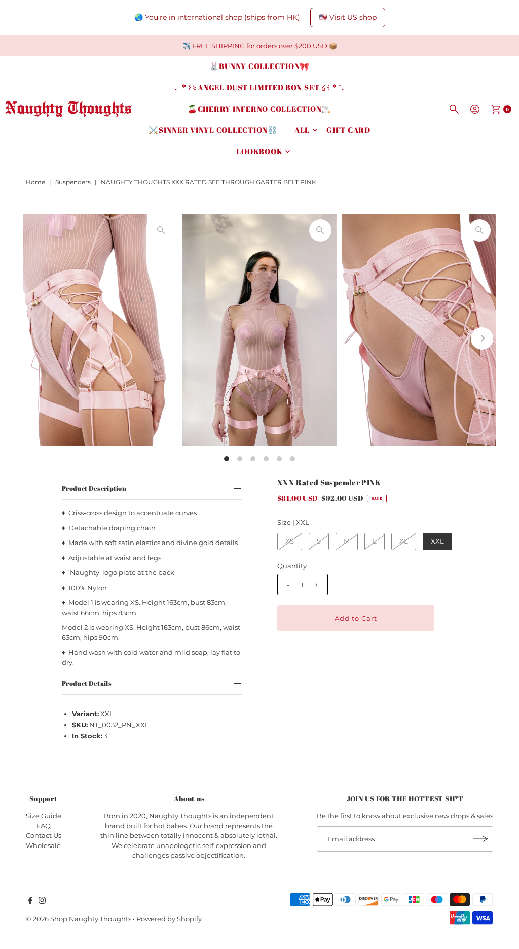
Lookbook (259, 151)
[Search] (454, 109)
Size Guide (43, 815)
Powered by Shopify (169, 918)
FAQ (43, 826)
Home (35, 182)
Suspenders (73, 182)
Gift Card (348, 130)
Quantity (292, 566)
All (302, 130)
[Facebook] (30, 901)
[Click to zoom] (161, 230)
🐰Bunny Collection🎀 (259, 66)
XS (289, 541)
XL (403, 541)
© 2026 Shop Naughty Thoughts (79, 918)
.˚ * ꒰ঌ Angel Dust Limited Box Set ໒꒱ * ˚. (259, 87)
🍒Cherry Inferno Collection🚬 (259, 109)
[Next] (482, 338)
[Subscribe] (480, 839)
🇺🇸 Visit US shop (348, 17)
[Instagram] (42, 901)
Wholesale (43, 845)
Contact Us (43, 835)
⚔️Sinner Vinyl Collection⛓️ (213, 130)
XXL (437, 541)
